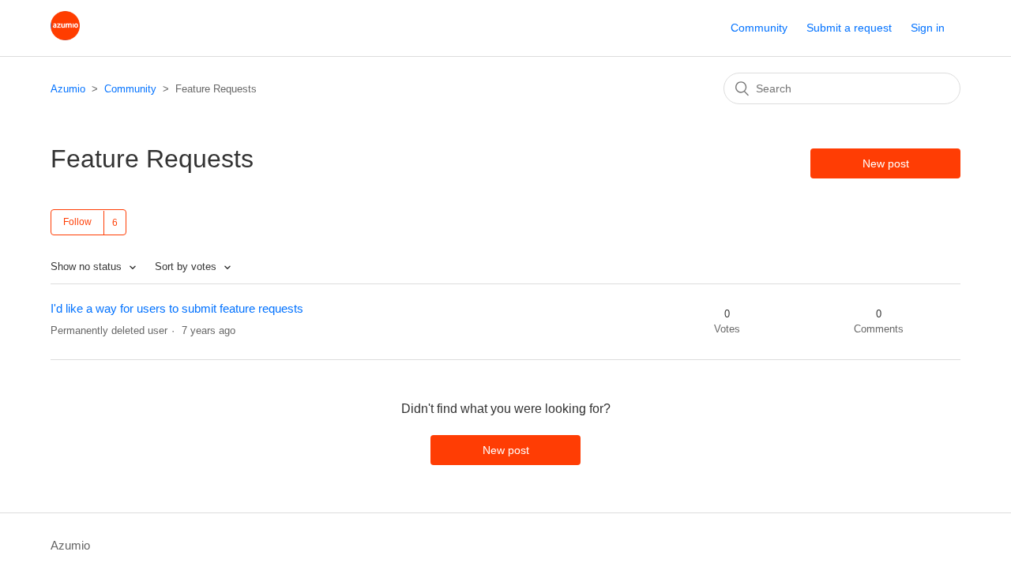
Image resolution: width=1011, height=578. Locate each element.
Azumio (68, 89)
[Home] (65, 36)
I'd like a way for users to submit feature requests (177, 308)
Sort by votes (187, 266)
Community (759, 27)
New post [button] (886, 163)
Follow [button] (77, 221)
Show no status (88, 266)
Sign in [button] (928, 27)
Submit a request (849, 27)
